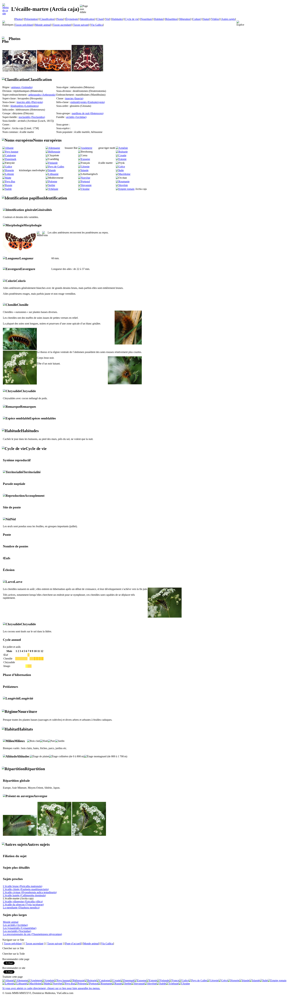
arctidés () (76, 117)
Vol (107, 19)
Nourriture (146, 19)
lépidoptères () (25, 105)
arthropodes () (42, 94)
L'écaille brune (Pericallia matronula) (22, 886)
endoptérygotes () (87, 102)
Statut (206, 19)
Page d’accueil (73, 943)
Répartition (171, 19)
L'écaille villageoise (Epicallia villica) (23, 901)
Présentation (31, 19)
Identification (87, 19)
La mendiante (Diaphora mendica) (21, 907)
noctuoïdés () (32, 117)
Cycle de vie (131, 19)
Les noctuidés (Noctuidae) (17, 931)
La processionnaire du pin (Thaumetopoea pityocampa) (32, 934)
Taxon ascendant (62, 24)
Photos (18, 19)
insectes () (74, 98)
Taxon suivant (80, 24)
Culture (197, 19)
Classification (47, 19)
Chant (100, 19)
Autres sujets (228, 19)
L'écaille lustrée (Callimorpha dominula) (24, 895)
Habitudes (117, 19)
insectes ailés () (30, 102)
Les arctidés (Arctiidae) (15, 925)
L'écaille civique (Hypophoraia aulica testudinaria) (30, 892)
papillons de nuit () (87, 113)
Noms (60, 19)
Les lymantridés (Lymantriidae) (19, 928)
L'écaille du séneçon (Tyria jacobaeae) (23, 904)
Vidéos (215, 19)
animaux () (22, 87)
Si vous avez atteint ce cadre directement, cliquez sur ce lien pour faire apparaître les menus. (51, 988)
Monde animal (43, 24)
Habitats (158, 19)
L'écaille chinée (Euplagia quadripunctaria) (26, 889)
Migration (185, 19)
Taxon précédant (24, 24)
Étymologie (72, 19)
